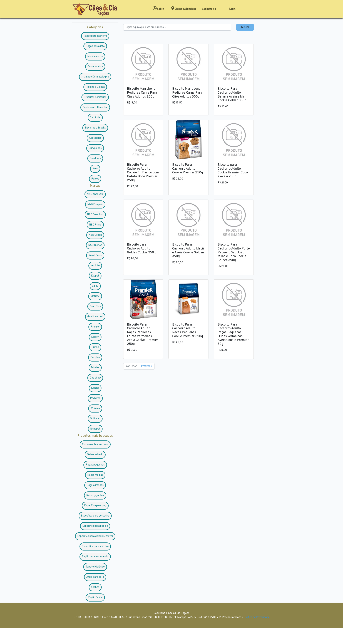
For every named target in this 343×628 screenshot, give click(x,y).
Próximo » (146, 366)
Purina (95, 347)
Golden (95, 337)
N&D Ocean (95, 235)
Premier (95, 327)
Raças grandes (95, 485)
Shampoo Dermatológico (95, 77)
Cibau (95, 286)
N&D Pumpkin (95, 204)
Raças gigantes (95, 495)
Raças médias (95, 475)
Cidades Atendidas (185, 9)
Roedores (95, 158)
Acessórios (95, 138)
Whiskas (95, 408)
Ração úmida (95, 597)
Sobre (160, 9)
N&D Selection (95, 214)
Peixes (95, 179)
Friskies (95, 367)
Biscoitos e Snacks (95, 128)
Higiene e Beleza (95, 87)
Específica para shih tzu (95, 546)
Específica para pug (95, 505)
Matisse (95, 296)
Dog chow (95, 378)
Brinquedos (95, 148)
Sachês (95, 587)
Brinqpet (95, 429)
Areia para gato (95, 577)
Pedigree (95, 398)
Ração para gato (95, 46)
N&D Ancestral (95, 194)
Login (232, 9)
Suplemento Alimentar (95, 107)
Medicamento (95, 56)
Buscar (245, 27)
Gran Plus (95, 306)
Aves (95, 168)
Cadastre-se (209, 9)
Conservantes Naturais (95, 444)
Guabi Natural (95, 316)
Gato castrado (95, 454)
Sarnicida (95, 117)
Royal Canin (95, 255)
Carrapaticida (95, 66)
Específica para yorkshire (95, 516)
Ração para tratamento (95, 556)
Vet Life (95, 265)
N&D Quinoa (95, 245)
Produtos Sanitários (95, 97)
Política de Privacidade (257, 617)
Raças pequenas (95, 465)
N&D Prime (95, 225)
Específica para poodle (95, 526)
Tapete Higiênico (95, 567)
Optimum (95, 418)
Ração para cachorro (95, 36)
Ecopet (95, 276)
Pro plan (95, 357)
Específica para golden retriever (95, 536)
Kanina (95, 388)
